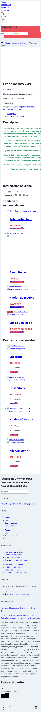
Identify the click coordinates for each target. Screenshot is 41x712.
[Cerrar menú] (1, 700)
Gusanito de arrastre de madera (18, 388)
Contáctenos (10, 526)
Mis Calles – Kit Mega (20, 451)
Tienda (7, 518)
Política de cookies (12, 557)
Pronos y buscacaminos (12, 109)
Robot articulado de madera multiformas (21, 220)
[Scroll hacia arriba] (3, 696)
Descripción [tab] (11, 114)
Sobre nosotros (11, 523)
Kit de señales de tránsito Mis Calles (22, 420)
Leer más (12, 372)
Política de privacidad (13, 555)
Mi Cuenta (3, 17)
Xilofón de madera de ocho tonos (22, 298)
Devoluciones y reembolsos (16, 560)
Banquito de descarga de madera (18, 273)
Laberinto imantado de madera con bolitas (18, 357)
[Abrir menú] (3, 20)
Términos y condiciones (14, 552)
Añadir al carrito (8, 103)
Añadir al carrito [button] (15, 228)
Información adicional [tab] (15, 116)
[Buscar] (2, 36)
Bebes (15, 107)
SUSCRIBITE (5, 498)
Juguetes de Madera (27, 107)
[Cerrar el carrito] (3, 688)
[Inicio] (2, 43)
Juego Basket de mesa (21, 323)
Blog (6, 520)
